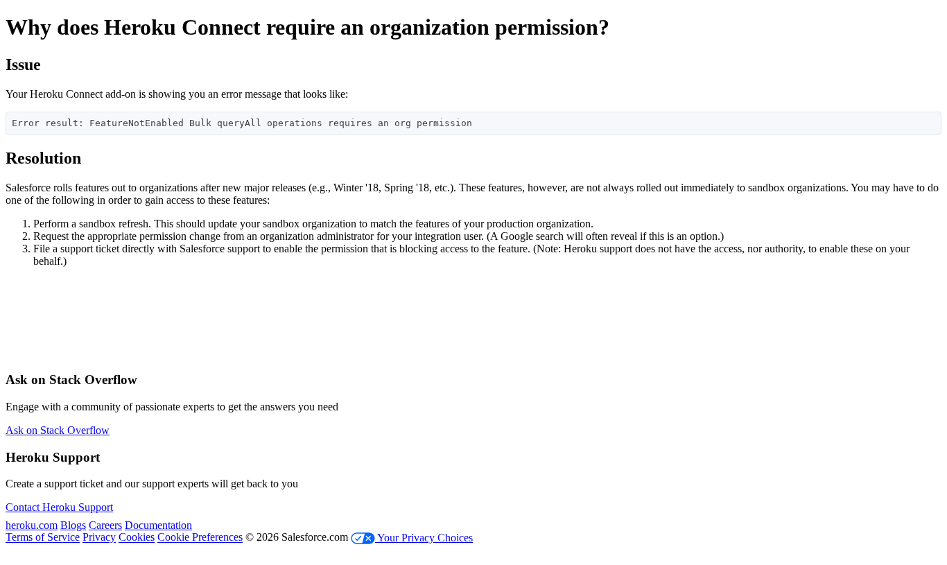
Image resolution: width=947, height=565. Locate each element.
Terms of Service (43, 538)
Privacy (99, 538)
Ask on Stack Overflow (58, 430)
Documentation (158, 525)
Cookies (137, 538)
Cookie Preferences (200, 538)
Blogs (73, 525)
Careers (105, 525)
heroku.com (32, 525)
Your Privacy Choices (424, 538)
